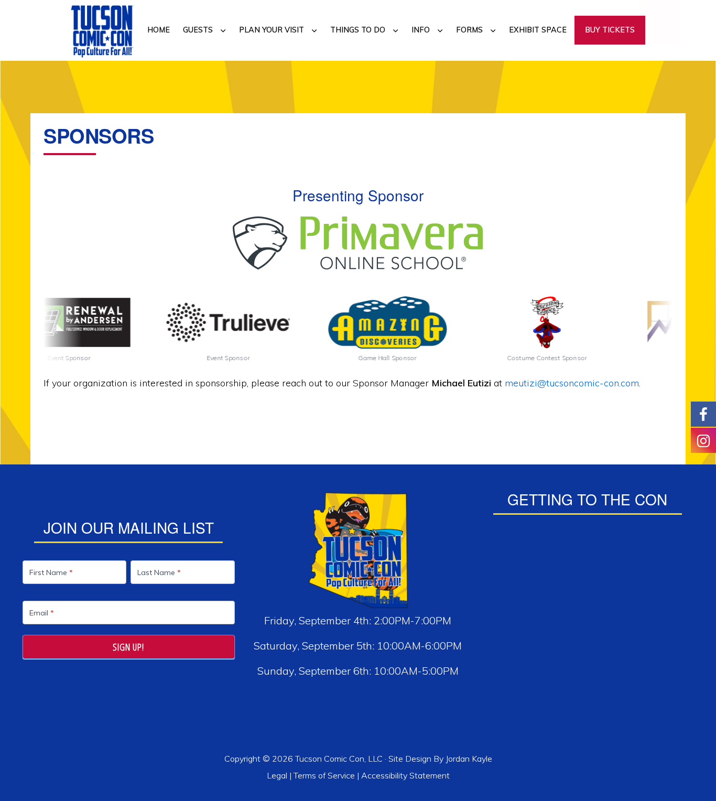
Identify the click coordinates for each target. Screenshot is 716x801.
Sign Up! (128, 647)
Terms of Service (324, 775)
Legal (278, 775)
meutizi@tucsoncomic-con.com (572, 383)
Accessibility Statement (405, 775)
